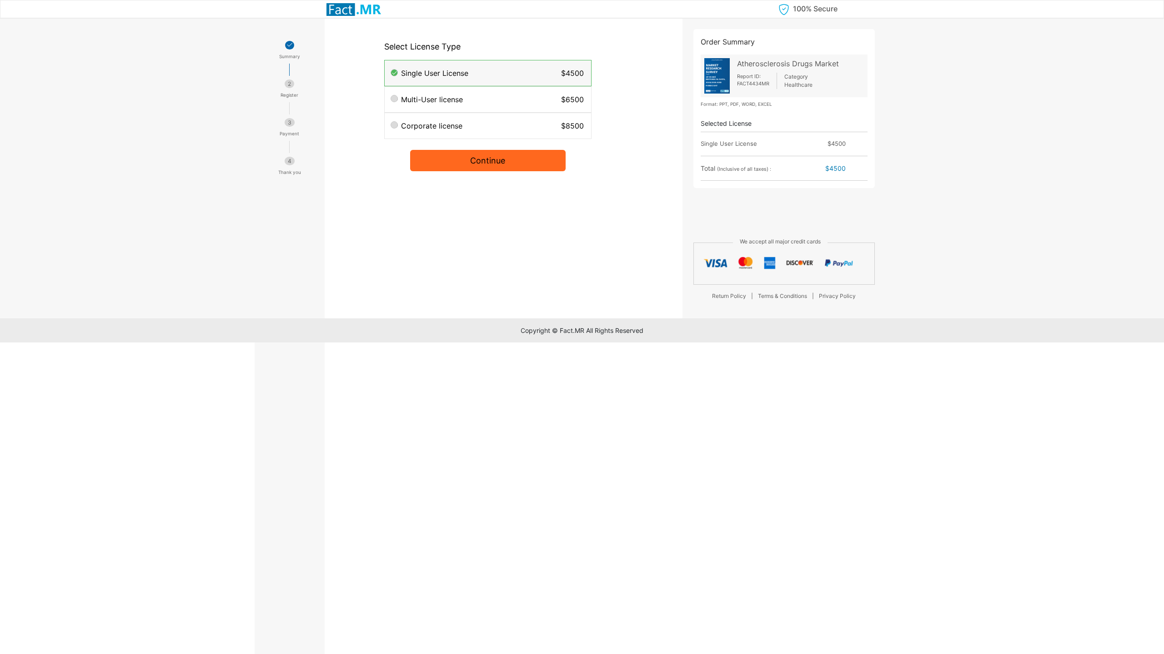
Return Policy (729, 295)
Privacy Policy (837, 295)
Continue (487, 160)
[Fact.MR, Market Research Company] (353, 9)
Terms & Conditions (782, 295)
